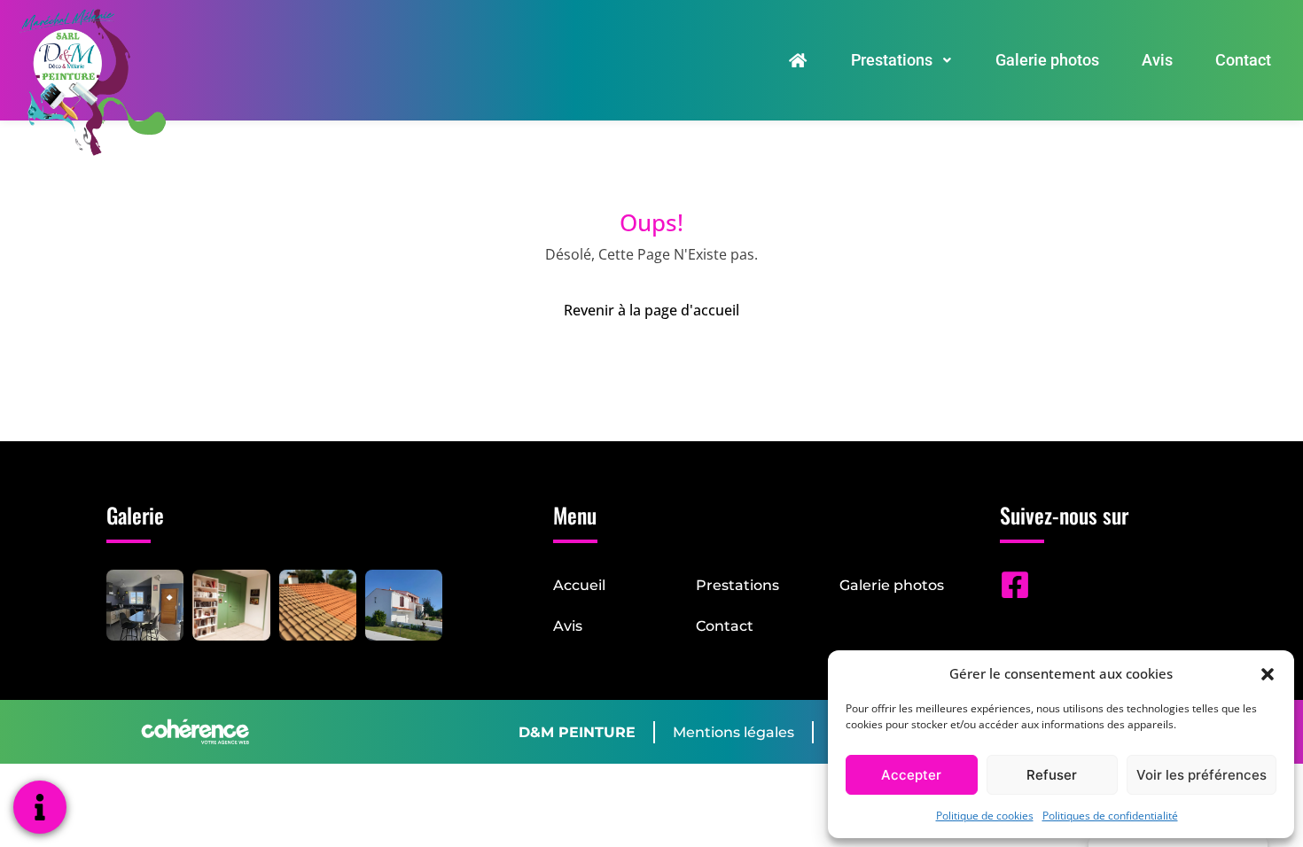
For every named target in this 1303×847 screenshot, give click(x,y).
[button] (1267, 673)
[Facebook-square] (1015, 585)
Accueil (579, 585)
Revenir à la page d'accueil (651, 310)
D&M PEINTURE (577, 732)
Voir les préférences (1201, 774)
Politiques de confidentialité (1110, 815)
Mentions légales (733, 732)
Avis (1157, 60)
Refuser (1051, 774)
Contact (1243, 60)
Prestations (891, 60)
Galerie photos (1047, 60)
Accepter (911, 774)
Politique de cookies (985, 815)
